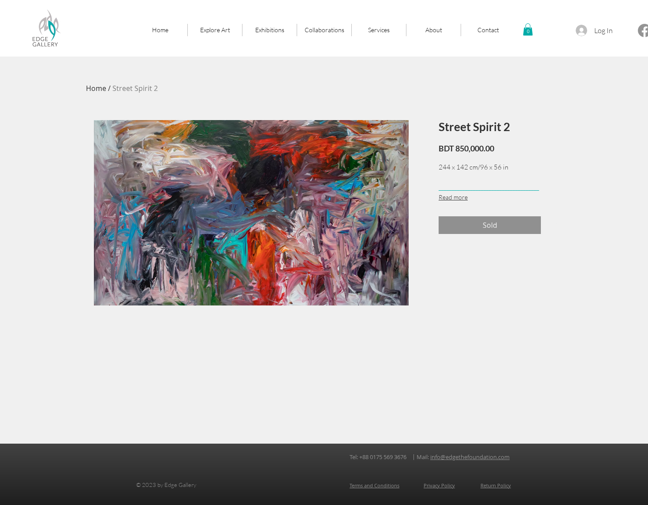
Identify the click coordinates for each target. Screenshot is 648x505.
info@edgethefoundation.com (470, 457)
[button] (528, 29)
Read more (453, 197)
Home (96, 88)
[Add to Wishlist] (553, 225)
